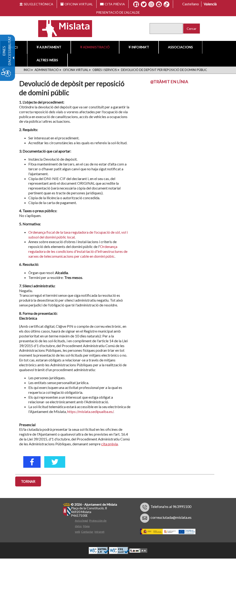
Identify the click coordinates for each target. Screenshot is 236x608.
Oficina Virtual (75, 70)
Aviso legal (81, 520)
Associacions (180, 47)
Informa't (140, 47)
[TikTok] (166, 4)
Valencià (210, 4)
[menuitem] (49, 47)
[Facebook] (136, 4)
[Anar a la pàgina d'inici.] (62, 28)
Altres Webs (47, 60)
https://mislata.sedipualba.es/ (90, 411)
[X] (144, 4)
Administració (96, 47)
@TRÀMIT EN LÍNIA (169, 81)
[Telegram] (159, 4)
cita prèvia (109, 444)
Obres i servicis (104, 70)
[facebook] (32, 462)
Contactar (87, 531)
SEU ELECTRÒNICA (38, 4)
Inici (27, 70)
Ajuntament (50, 47)
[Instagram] (151, 4)
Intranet (99, 531)
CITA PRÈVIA (115, 4)
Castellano (190, 4)
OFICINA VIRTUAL (79, 4)
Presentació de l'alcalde (118, 12)
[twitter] (54, 462)
